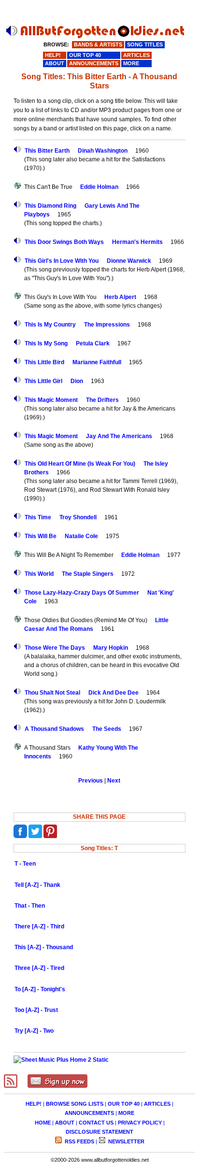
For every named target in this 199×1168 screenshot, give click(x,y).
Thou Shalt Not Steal (52, 692)
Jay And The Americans (119, 436)
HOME (43, 1122)
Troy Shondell (78, 517)
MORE (126, 1113)
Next (113, 780)
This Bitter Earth (47, 150)
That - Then (29, 905)
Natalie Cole (81, 536)
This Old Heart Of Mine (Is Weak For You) (80, 463)
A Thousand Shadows (54, 729)
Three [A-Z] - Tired (39, 968)
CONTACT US (96, 1122)
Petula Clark (93, 343)
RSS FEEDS (78, 1141)
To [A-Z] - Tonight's (39, 989)
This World (39, 573)
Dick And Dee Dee (113, 692)
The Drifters (102, 400)
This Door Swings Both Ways (64, 242)
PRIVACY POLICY (140, 1122)
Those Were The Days (55, 647)
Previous (90, 780)
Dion (77, 381)
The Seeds (106, 729)
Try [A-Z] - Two (34, 1030)
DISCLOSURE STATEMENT (99, 1132)
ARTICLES (157, 1104)
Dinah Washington (103, 150)
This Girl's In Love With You (62, 260)
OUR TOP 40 (124, 1104)
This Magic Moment (51, 400)
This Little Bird (44, 362)
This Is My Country (50, 324)
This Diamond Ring (50, 205)
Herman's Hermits (137, 242)
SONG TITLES (145, 44)
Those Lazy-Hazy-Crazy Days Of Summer (82, 592)
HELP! (34, 1104)
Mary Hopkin (110, 647)
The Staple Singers (88, 573)
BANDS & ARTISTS (98, 44)
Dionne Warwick (129, 260)
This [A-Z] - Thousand (43, 947)
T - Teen (25, 863)
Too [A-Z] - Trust (36, 1010)
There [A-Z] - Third (39, 926)
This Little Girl (43, 381)
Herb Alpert (120, 297)
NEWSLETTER (125, 1141)
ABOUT (64, 1122)
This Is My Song (46, 343)
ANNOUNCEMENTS (89, 1113)
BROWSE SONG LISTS (74, 1104)
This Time (38, 517)
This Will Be (41, 536)
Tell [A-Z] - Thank (37, 885)
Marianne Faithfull (96, 362)
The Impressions (107, 324)
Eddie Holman (99, 187)
